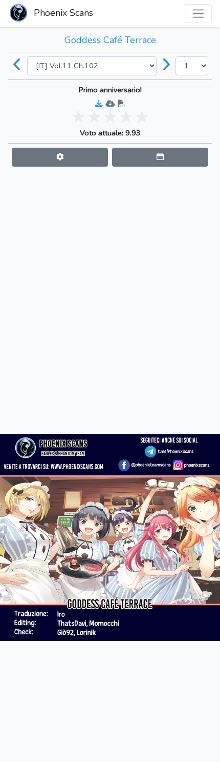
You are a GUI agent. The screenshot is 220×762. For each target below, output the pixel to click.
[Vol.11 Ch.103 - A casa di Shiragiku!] (166, 65)
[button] (60, 157)
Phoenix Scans (62, 13)
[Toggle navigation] (198, 13)
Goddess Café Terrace (110, 40)
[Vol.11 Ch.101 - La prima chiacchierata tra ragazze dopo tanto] (17, 65)
